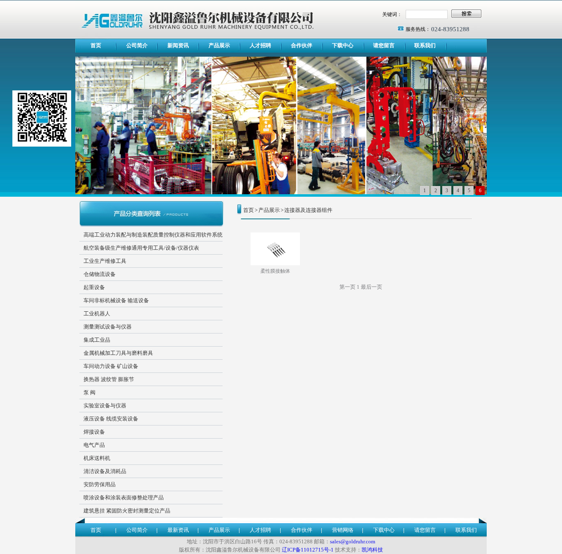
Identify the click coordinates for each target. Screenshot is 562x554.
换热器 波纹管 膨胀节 (109, 379)
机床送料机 (97, 458)
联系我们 (425, 45)
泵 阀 (89, 392)
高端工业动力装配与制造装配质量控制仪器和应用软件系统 (153, 235)
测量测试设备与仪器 (108, 327)
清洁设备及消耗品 (105, 471)
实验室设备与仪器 (105, 405)
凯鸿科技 (372, 550)
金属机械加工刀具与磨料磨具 (118, 353)
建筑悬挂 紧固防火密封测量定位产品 (127, 511)
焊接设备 (94, 432)
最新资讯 (178, 530)
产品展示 (219, 45)
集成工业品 (97, 340)
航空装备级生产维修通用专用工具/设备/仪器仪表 (141, 248)
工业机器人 (97, 313)
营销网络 (342, 530)
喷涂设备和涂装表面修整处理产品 (124, 497)
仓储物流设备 (100, 274)
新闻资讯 (178, 45)
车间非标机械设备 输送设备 (116, 300)
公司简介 (137, 45)
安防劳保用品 (100, 484)
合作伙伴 (301, 45)
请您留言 (384, 45)
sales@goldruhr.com (352, 541)
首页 (96, 45)
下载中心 (342, 45)
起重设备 (94, 287)
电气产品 (94, 445)
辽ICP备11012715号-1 (308, 550)
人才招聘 (260, 45)
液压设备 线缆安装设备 (111, 419)
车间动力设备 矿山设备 (111, 366)
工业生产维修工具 (105, 261)
